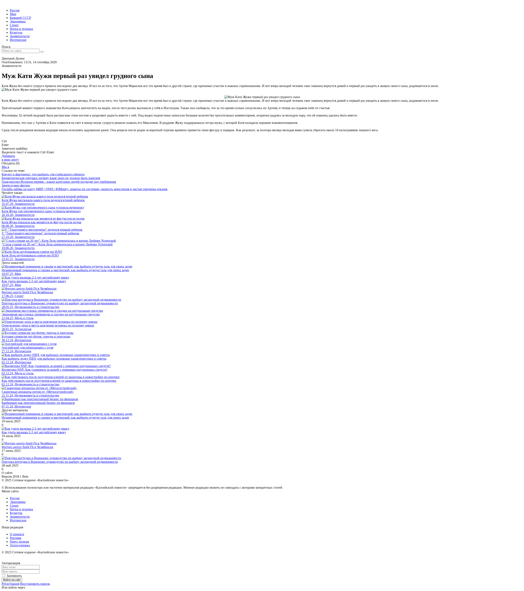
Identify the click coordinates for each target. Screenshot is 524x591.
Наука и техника (21, 29)
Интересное (18, 40)
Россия (14, 10)
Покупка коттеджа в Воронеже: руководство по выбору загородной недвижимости (60, 461)
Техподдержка (20, 545)
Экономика (18, 21)
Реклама (15, 538)
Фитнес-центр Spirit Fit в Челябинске (27, 447)
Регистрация (10, 583)
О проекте (17, 534)
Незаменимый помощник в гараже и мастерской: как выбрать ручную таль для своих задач (65, 417)
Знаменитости (20, 36)
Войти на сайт (12, 579)
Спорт (14, 25)
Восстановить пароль (35, 583)
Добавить (10, 157)
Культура (16, 32)
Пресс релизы (19, 541)
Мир (13, 14)
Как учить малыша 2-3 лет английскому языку (34, 432)
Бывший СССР (20, 17)
